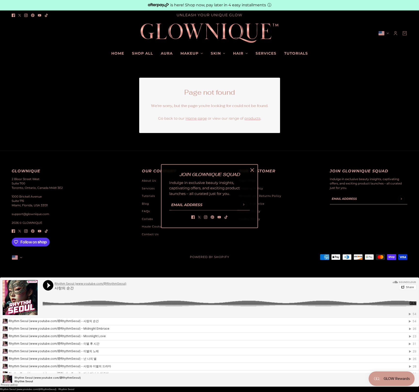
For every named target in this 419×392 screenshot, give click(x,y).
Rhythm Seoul (66, 389)
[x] (19, 15)
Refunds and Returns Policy (260, 196)
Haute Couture (153, 226)
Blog (145, 203)
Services (148, 188)
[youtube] (39, 15)
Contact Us (150, 234)
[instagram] (26, 15)
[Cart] (404, 33)
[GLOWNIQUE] (209, 33)
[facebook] (13, 15)
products (252, 118)
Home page (196, 118)
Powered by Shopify (209, 257)
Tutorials (148, 196)
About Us (149, 180)
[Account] (395, 33)
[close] (252, 169)
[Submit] (243, 204)
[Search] (14, 32)
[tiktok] (46, 15)
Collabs (147, 219)
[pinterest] (32, 15)
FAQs (146, 211)
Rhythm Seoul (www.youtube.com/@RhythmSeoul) (28, 389)
